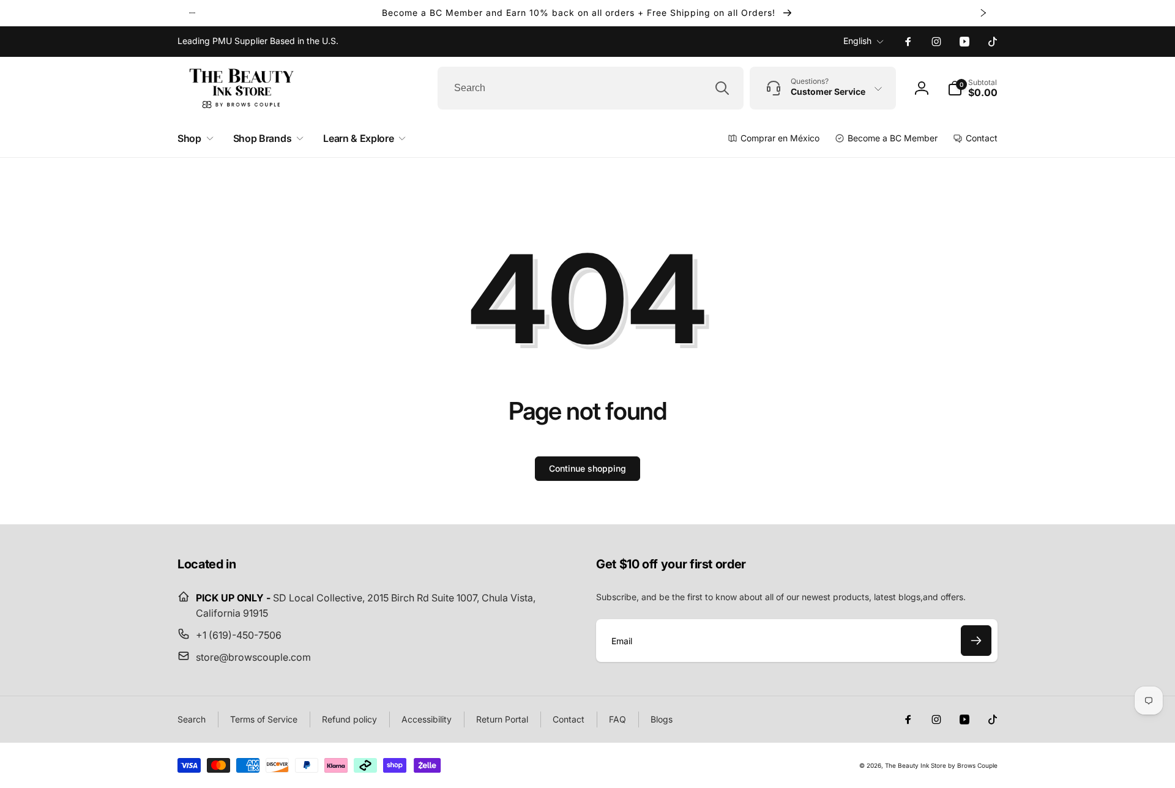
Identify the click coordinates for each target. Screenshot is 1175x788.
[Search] (722, 88)
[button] (972, 88)
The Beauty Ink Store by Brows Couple (941, 765)
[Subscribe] (976, 640)
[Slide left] (192, 13)
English (857, 40)
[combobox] (591, 88)
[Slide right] (983, 13)
